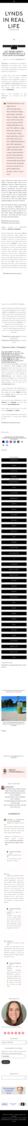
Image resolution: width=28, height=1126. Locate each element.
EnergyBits (14, 531)
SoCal (14, 624)
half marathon (14, 553)
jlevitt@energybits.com (8, 384)
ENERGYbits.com (6, 376)
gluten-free (14, 547)
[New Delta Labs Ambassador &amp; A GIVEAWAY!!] (13, 742)
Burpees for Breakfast (14, 229)
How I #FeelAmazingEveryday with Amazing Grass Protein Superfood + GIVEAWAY (13, 724)
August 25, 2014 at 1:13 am (15, 875)
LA (14, 558)
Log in (14, 1121)
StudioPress (14, 1119)
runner (14, 613)
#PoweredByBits (14, 481)
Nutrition (21, 46)
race (14, 602)
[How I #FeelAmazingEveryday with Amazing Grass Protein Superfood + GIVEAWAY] (13, 708)
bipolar (14, 509)
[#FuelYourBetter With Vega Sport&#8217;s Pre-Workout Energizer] (13, 676)
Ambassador (7, 46)
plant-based (14, 597)
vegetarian (14, 640)
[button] (14, 1)
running (14, 619)
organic (14, 591)
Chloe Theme (17, 1118)
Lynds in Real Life (14, 19)
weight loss (14, 646)
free (14, 536)
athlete (14, 503)
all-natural (14, 492)
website (3, 97)
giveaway (14, 542)
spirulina (24, 75)
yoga (14, 657)
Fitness (14, 46)
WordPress (22, 1119)
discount (14, 520)
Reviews (14, 48)
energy (14, 525)
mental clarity (14, 569)
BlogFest (14, 243)
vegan (14, 635)
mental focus (14, 575)
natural (14, 580)
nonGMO (14, 586)
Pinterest (4, 229)
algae (14, 487)
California (14, 514)
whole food (14, 651)
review (14, 608)
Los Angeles (14, 564)
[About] (14, 1013)
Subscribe (6, 1062)
